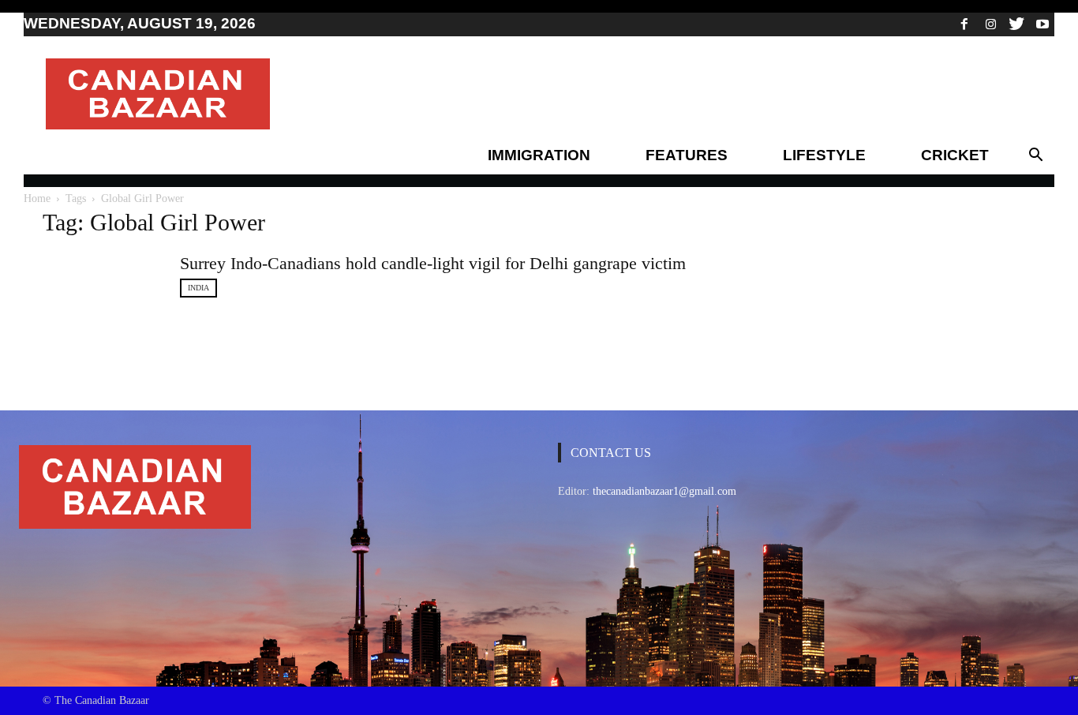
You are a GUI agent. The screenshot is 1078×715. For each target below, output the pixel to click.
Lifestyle (824, 155)
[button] (1035, 155)
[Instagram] (990, 24)
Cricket (955, 155)
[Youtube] (1042, 24)
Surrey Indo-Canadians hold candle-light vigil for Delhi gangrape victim (433, 263)
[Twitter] (1016, 24)
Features (687, 155)
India (198, 287)
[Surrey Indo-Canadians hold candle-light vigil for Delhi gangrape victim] (102, 289)
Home (37, 198)
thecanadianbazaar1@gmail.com (664, 491)
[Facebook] (964, 24)
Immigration (539, 155)
